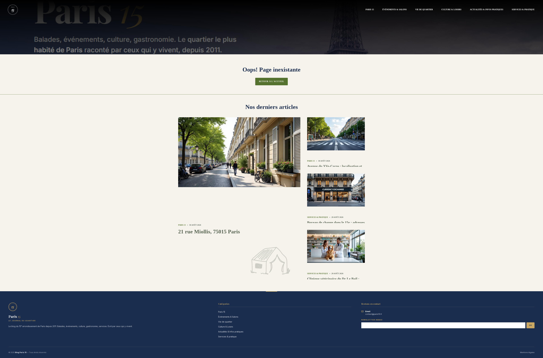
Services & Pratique (523, 9)
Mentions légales (527, 352)
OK (530, 325)
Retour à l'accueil (271, 81)
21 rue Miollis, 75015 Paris (209, 232)
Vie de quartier (424, 9)
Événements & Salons (394, 9)
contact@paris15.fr (373, 314)
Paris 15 (370, 9)
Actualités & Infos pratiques (486, 9)
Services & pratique (227, 336)
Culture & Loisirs (451, 9)
